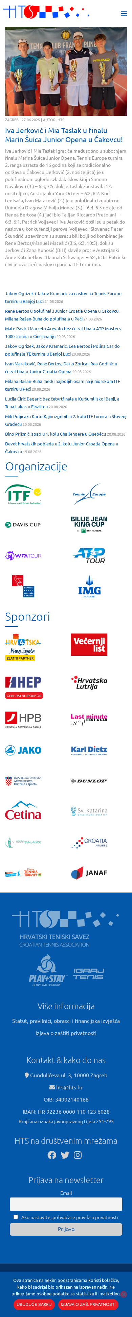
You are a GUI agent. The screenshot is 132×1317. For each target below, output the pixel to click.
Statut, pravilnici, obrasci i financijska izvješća (66, 1020)
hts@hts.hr (69, 1087)
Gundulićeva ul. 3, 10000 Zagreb (68, 1074)
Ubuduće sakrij (34, 1304)
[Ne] (123, 1294)
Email (66, 1193)
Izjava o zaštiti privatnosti (66, 1032)
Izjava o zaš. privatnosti (88, 1304)
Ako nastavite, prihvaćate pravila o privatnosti (69, 1217)
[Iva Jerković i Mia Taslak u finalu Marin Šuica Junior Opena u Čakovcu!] (66, 71)
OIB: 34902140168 (66, 1099)
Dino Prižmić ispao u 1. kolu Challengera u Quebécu (55, 434)
